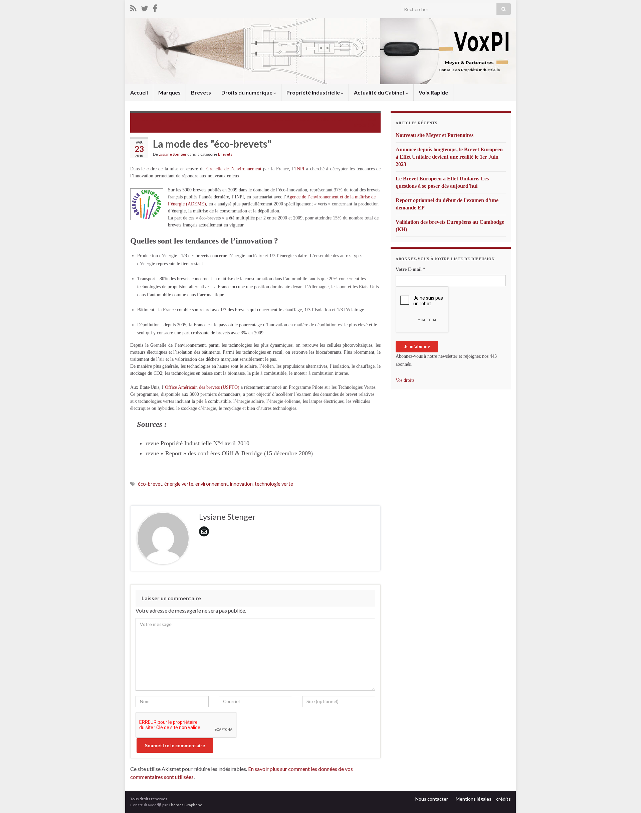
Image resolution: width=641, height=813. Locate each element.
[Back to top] (626, 798)
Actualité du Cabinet (380, 92)
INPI (299, 168)
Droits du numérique (247, 92)
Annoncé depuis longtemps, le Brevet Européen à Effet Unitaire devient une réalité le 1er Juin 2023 (449, 157)
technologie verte (274, 484)
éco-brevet (150, 484)
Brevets (201, 92)
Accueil (139, 92)
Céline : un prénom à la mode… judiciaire (183, 119)
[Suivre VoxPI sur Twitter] (144, 7)
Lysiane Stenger (173, 154)
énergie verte (178, 484)
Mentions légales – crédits (483, 799)
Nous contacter (431, 799)
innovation (241, 484)
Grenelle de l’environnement (233, 168)
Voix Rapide (433, 92)
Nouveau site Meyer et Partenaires (434, 135)
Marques (169, 92)
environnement (211, 484)
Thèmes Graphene (185, 804)
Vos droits (405, 380)
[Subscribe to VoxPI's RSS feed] (133, 7)
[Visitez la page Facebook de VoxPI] (155, 7)
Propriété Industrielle (313, 92)
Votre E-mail (410, 269)
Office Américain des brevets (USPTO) (202, 387)
